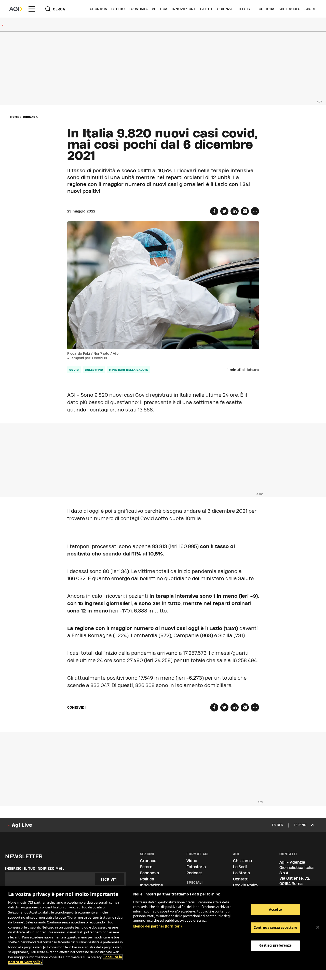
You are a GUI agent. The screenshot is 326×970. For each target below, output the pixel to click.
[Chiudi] (317, 927)
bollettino (94, 370)
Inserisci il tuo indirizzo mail (34, 868)
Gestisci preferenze (275, 945)
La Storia (241, 873)
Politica (160, 8)
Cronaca (98, 8)
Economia (138, 8)
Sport (310, 8)
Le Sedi (240, 866)
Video (191, 860)
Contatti (241, 879)
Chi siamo (242, 860)
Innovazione (184, 8)
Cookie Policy (245, 885)
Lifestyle (245, 8)
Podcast (194, 873)
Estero (118, 8)
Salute (206, 8)
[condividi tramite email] (245, 211)
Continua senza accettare (275, 927)
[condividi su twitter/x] (224, 211)
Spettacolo (290, 8)
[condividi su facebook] (214, 211)
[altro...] (255, 211)
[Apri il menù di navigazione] (31, 9)
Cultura (267, 8)
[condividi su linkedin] (234, 211)
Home (14, 117)
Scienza (225, 8)
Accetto (275, 909)
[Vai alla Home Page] (15, 9)
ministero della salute (128, 370)
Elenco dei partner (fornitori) (157, 926)
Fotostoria (196, 866)
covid (74, 370)
